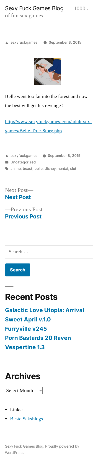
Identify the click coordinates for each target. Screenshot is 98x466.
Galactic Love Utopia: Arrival (44, 310)
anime (15, 168)
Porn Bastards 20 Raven (38, 337)
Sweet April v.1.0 (28, 319)
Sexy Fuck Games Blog (34, 8)
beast (27, 168)
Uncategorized (23, 162)
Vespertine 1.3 (25, 347)
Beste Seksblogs (26, 419)
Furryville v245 (26, 328)
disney (50, 168)
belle (38, 168)
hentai (63, 168)
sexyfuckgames (23, 42)
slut (73, 168)
